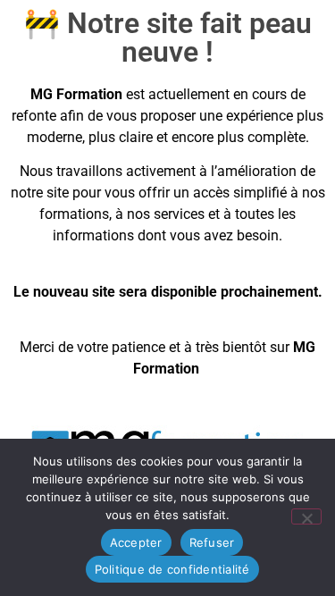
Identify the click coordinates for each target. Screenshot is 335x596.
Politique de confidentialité (172, 569)
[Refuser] (306, 516)
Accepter (136, 542)
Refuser (212, 542)
